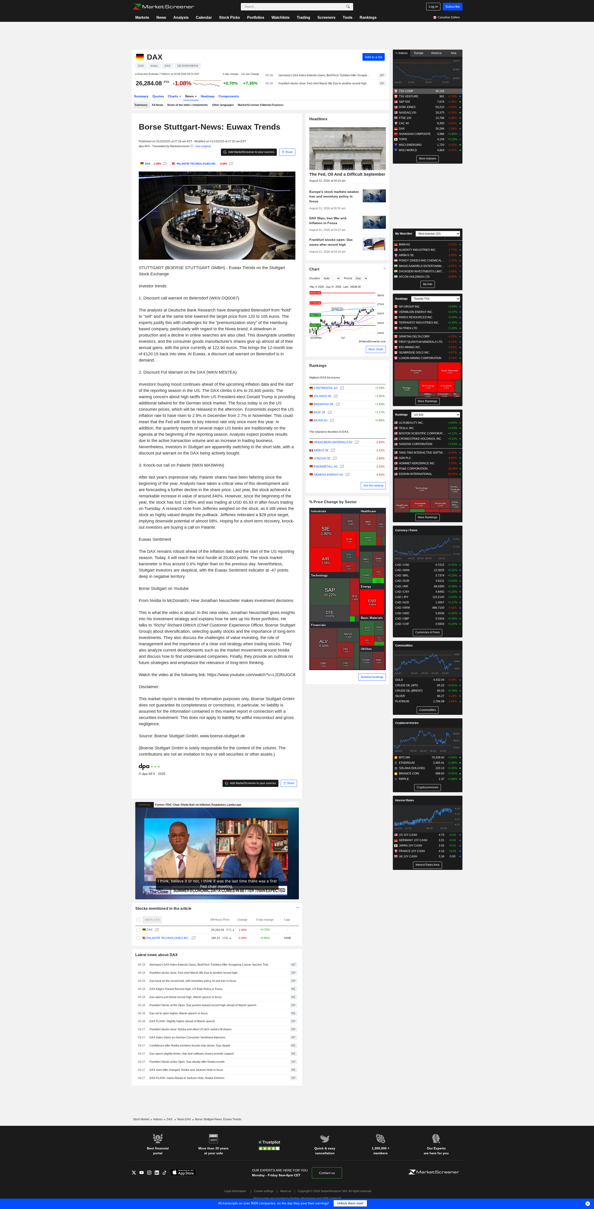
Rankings (368, 17)
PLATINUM (402, 701)
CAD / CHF (402, 624)
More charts (375, 349)
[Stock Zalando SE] (335, 396)
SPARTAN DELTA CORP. (414, 336)
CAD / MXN (402, 570)
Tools (347, 17)
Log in (433, 6)
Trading (303, 17)
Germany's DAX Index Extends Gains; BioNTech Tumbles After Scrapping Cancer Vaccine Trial (324, 75)
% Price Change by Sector (333, 502)
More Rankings (427, 401)
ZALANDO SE (322, 396)
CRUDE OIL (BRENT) (409, 690)
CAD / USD (402, 564)
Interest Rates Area (427, 864)
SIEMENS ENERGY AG (328, 474)
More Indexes (427, 158)
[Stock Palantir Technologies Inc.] (230, 163)
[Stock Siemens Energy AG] (347, 474)
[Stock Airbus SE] (332, 450)
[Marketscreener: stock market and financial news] (163, 6)
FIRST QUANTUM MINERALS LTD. (421, 342)
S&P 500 (404, 101)
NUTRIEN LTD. (408, 328)
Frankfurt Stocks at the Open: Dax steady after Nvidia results (187, 1061)
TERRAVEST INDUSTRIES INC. (419, 322)
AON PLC (405, 458)
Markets (142, 17)
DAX (149, 929)
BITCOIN (404, 757)
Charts (173, 96)
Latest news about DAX (156, 955)
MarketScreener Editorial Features (261, 105)
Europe (418, 53)
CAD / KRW (402, 607)
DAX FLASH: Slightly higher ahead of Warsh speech (182, 1021)
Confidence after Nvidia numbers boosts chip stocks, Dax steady (189, 1045)
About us (285, 1191)
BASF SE (319, 412)
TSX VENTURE (408, 96)
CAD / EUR (402, 580)
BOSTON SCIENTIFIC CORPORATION (422, 433)
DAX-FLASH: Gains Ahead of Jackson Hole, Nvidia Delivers (186, 1078)
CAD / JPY (401, 597)
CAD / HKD (402, 613)
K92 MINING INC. (410, 347)
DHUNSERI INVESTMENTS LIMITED (422, 271)
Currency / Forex (406, 530)
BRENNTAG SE (323, 404)
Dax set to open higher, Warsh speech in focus (178, 1013)
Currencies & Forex (427, 632)
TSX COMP (406, 91)
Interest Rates (404, 800)
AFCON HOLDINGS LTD (414, 276)
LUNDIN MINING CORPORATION (420, 358)
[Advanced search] (348, 6)
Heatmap (208, 96)
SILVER (400, 696)
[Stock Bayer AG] (331, 420)
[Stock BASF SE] (329, 412)
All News (157, 105)
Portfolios (255, 17)
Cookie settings (264, 1191)
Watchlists (280, 17)
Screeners (326, 17)
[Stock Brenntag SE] (337, 404)
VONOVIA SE (322, 458)
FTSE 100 (405, 118)
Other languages (223, 105)
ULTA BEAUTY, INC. (411, 422)
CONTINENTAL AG (326, 388)
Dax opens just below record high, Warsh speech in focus (185, 997)
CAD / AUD (402, 602)
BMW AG (404, 244)
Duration (314, 278)
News (161, 17)
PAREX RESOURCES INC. (416, 317)
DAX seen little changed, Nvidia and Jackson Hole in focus (186, 1070)
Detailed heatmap (372, 677)
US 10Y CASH (408, 835)
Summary (141, 96)
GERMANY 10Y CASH (413, 840)
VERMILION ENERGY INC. (416, 312)
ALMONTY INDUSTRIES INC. (417, 249)
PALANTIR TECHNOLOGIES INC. (168, 938)
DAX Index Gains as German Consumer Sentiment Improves (187, 1037)
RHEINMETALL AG (326, 466)
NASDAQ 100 (407, 112)
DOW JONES (407, 107)
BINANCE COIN (409, 773)
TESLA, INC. (407, 428)
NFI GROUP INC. (409, 306)
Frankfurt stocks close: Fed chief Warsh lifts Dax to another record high (322, 83)
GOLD (399, 679)
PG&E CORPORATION (413, 468)
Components (229, 96)
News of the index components (187, 105)
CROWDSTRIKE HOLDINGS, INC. (420, 438)
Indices (403, 53)
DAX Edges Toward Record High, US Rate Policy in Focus (186, 989)
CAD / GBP (402, 618)
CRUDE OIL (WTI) (406, 685)
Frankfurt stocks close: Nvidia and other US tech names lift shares (190, 1029)
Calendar (204, 17)
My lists (427, 284)
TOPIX (403, 139)
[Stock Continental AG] (341, 388)
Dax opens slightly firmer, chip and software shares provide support (191, 1053)
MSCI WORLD (408, 150)
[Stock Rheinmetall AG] (341, 466)
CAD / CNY (402, 591)
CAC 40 (404, 123)
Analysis (181, 17)
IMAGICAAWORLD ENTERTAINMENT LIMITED (422, 266)
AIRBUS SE (321, 450)
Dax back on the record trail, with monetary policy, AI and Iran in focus (192, 981)
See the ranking (373, 485)
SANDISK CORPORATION (415, 444)
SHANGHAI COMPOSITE (415, 134)
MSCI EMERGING (410, 144)
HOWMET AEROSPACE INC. (417, 463)
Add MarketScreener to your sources (251, 152)
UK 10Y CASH (408, 856)
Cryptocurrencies (407, 723)
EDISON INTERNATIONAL (415, 474)
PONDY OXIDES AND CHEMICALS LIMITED (422, 260)
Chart (314, 269)
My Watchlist (403, 233)
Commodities (404, 645)
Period (348, 278)
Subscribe (452, 6)
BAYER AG (320, 420)
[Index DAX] (164, 163)
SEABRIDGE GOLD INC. (414, 352)
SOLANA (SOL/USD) (412, 768)
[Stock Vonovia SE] (334, 458)
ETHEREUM (407, 762)
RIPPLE (404, 779)
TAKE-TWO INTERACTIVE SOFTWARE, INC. (422, 452)
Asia (453, 53)
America (436, 53)
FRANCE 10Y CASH (412, 851)
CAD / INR (401, 586)
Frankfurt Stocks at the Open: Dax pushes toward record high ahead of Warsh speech (202, 1005)
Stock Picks (229, 17)
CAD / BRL (402, 575)
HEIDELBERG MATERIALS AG (333, 442)
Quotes (158, 96)
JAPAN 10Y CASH (410, 845)
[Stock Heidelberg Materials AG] (356, 442)
